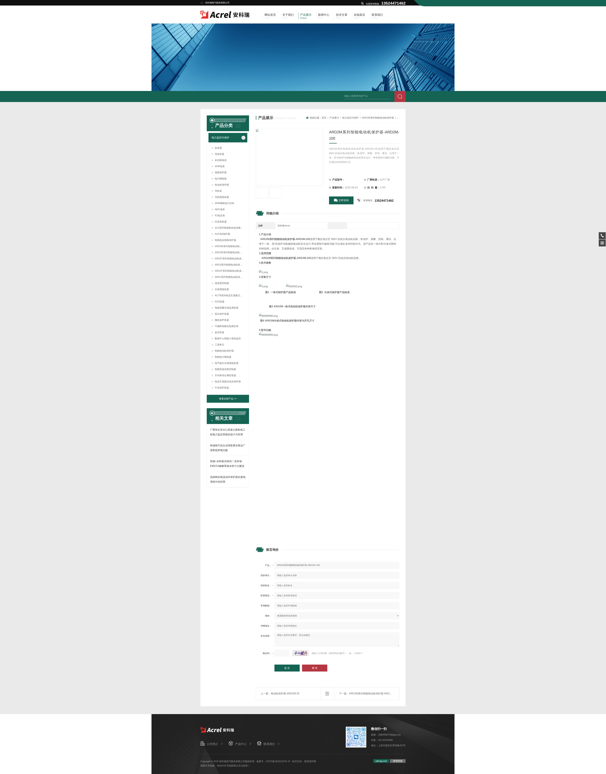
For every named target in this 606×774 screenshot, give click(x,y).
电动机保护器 (222, 184)
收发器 (218, 147)
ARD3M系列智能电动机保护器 (231, 246)
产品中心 (241, 744)
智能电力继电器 (223, 357)
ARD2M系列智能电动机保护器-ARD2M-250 (373, 693)
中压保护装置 (222, 387)
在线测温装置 (222, 289)
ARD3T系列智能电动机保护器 (230, 258)
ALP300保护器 (222, 234)
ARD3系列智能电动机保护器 (230, 264)
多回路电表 (221, 160)
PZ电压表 (220, 215)
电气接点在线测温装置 (226, 363)
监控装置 (219, 332)
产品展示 (334, 117)
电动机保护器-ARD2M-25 (285, 693)
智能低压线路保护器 (225, 240)
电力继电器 (221, 178)
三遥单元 (219, 344)
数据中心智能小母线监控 (228, 338)
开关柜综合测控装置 (225, 375)
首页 (324, 117)
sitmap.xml (381, 761)
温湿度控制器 (222, 283)
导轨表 (218, 191)
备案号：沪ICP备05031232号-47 (273, 761)
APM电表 (220, 166)
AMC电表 (220, 209)
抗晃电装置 (221, 221)
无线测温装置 (222, 197)
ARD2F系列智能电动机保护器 (230, 270)
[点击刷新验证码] (300, 653)
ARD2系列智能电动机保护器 (230, 277)
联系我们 (269, 744)
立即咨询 (344, 200)
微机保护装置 (222, 320)
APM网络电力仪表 (224, 203)
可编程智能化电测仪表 (226, 326)
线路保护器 (221, 172)
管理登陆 (397, 761)
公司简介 (212, 744)
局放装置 (219, 154)
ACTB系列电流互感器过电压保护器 (231, 295)
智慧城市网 (310, 761)
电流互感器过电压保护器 (228, 381)
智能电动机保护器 (224, 350)
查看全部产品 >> (228, 398)
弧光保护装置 (222, 314)
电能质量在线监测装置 (226, 307)
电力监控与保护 (350, 117)
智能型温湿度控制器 (225, 369)
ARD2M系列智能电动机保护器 (378, 117)
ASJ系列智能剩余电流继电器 (230, 227)
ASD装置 (219, 301)
